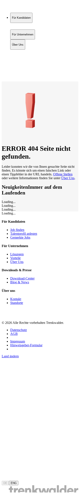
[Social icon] (6, 315)
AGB (14, 334)
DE (5, 483)
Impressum (17, 341)
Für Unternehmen (22, 56)
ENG (14, 483)
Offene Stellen (63, 174)
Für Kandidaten (21, 51)
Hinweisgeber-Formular (26, 345)
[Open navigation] (3, 80)
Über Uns (17, 60)
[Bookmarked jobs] (4, 70)
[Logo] (17, 7)
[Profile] (5, 75)
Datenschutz (18, 330)
